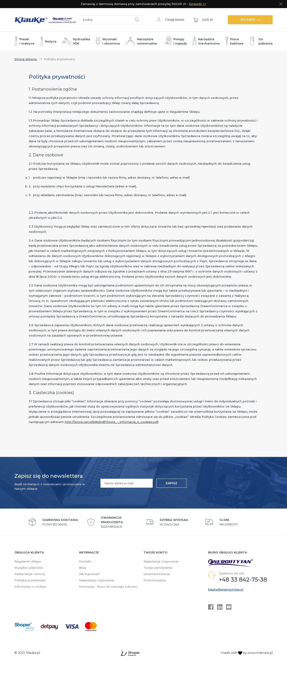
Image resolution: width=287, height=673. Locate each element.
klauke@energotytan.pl (225, 589)
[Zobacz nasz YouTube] (228, 607)
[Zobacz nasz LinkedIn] (219, 607)
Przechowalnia (155, 580)
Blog (82, 567)
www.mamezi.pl (260, 653)
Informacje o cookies (30, 586)
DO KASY (248, 20)
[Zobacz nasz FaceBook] (210, 607)
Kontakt (85, 561)
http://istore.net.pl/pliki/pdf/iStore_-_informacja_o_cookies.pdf (111, 422)
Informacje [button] (89, 552)
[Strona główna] (46, 20)
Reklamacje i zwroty (29, 574)
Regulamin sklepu (27, 561)
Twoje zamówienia (158, 567)
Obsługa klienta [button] (29, 552)
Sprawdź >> (197, 4)
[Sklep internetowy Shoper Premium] (130, 653)
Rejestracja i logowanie (96, 580)
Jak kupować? (89, 574)
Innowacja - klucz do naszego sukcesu (108, 586)
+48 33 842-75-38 (243, 579)
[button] (170, 20)
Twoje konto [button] (155, 552)
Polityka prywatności (30, 580)
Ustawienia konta (157, 574)
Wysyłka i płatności (28, 567)
